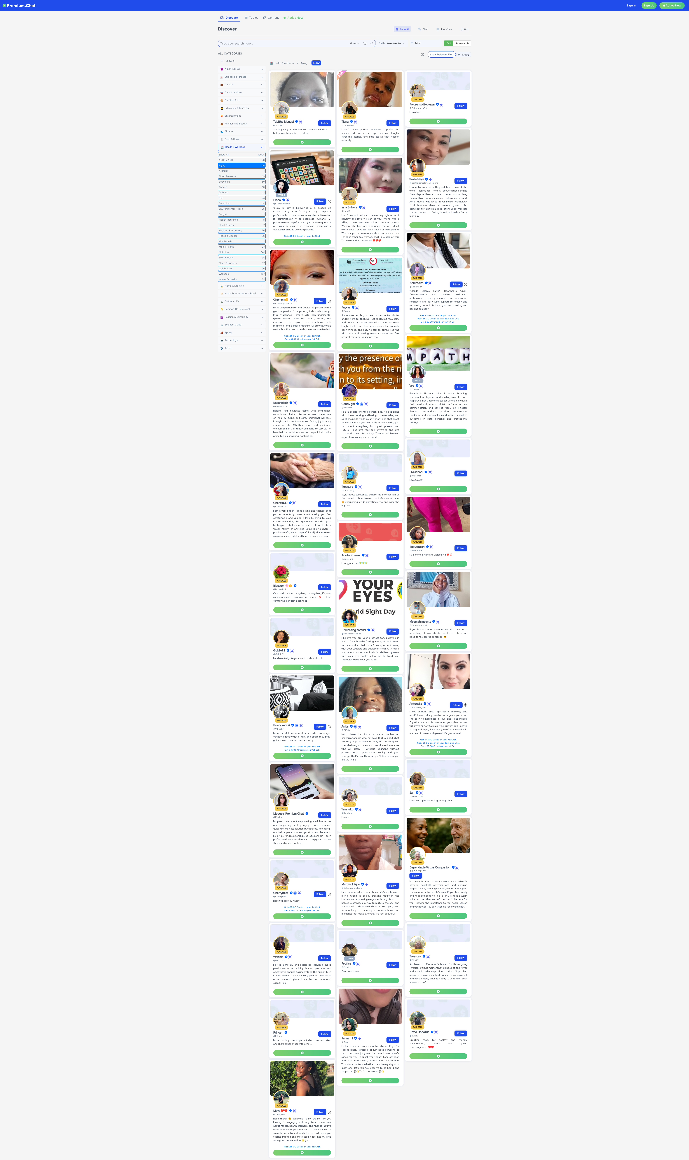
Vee (412, 386)
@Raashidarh (280, 406)
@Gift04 (345, 730)
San (412, 793)
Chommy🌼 (281, 300)
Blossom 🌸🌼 (283, 586)
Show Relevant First (441, 54)
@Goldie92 (279, 654)
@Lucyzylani (279, 589)
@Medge (277, 817)
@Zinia (344, 1042)
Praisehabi (416, 472)
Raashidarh (281, 403)
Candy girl (348, 404)
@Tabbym (278, 125)
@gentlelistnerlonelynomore (423, 182)
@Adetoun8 (347, 558)
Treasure (347, 487)
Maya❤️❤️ (280, 1111)
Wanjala (278, 957)
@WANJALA (279, 960)
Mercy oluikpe (350, 884)
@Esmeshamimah (418, 625)
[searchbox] (431, 43)
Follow (316, 63)
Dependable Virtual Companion (430, 867)
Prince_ (278, 1032)
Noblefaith (416, 283)
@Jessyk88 (279, 1114)
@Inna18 (345, 211)
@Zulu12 (413, 1035)
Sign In (631, 5)
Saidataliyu (416, 179)
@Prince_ (278, 1036)
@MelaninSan (416, 796)
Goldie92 (279, 650)
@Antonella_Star (417, 707)
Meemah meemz (420, 621)
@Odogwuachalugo (351, 888)
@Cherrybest (280, 896)
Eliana (277, 200)
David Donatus (419, 1032)
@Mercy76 (346, 407)
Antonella (416, 704)
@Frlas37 (413, 960)
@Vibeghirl (278, 728)
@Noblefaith (415, 286)
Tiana (345, 122)
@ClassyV (414, 389)
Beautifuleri (417, 547)
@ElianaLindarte (281, 203)
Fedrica (346, 963)
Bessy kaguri (281, 725)
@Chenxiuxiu (279, 506)
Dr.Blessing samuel (354, 630)
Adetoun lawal (351, 555)
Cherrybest (281, 893)
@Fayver (345, 311)
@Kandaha (346, 813)
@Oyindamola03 (417, 108)
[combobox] (426, 43)
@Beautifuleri (416, 550)
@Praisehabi (415, 475)
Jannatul (347, 1038)
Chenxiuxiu (280, 503)
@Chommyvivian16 (282, 303)
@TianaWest (347, 125)
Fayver (346, 307)
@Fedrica (346, 967)
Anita (345, 726)
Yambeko (347, 809)
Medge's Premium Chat (289, 814)
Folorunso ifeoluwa (422, 104)
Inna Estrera (349, 207)
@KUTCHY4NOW (417, 871)
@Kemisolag (347, 490)
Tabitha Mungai (283, 122)
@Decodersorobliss (351, 633)
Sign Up (649, 5)
